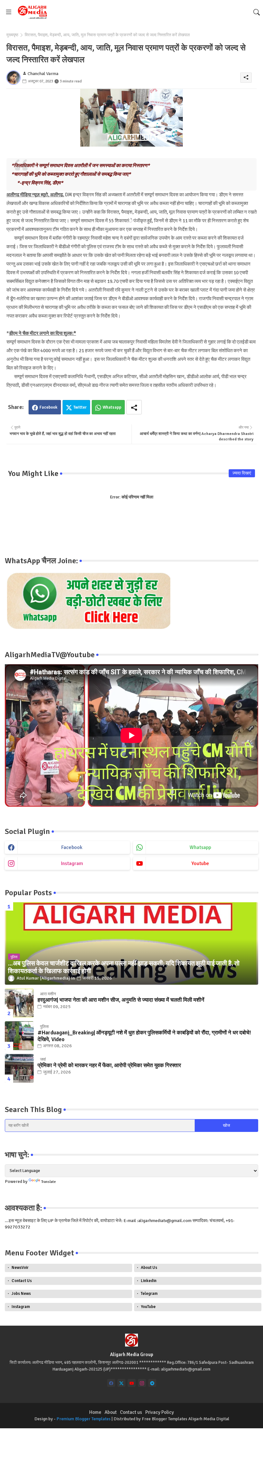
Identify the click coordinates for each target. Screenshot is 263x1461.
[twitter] (121, 1383)
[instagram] (142, 1383)
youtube (200, 863)
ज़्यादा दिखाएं (242, 473)
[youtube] (132, 1383)
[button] (256, 12)
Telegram (149, 1293)
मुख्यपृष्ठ (12, 35)
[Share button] (134, 407)
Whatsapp (112, 407)
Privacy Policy (159, 1412)
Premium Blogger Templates (83, 1419)
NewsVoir (20, 1267)
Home (95, 1412)
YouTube (148, 1306)
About (111, 1412)
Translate (48, 1182)
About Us (149, 1267)
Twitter (80, 407)
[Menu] (8, 11)
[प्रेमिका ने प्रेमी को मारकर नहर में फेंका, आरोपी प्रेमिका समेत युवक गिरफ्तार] (19, 1068)
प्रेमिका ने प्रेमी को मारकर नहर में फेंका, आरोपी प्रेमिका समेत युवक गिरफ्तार (109, 1065)
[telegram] (152, 1383)
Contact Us (22, 1280)
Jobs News (21, 1293)
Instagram (21, 1306)
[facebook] (111, 1383)
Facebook (48, 407)
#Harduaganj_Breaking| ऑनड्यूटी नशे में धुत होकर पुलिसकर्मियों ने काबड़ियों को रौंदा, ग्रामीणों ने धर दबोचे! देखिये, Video (144, 1036)
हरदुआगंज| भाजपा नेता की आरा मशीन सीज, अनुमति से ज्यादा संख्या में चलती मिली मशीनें (121, 1000)
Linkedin (149, 1280)
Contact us (131, 1412)
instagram (72, 863)
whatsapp (200, 847)
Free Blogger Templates (164, 1419)
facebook (71, 847)
